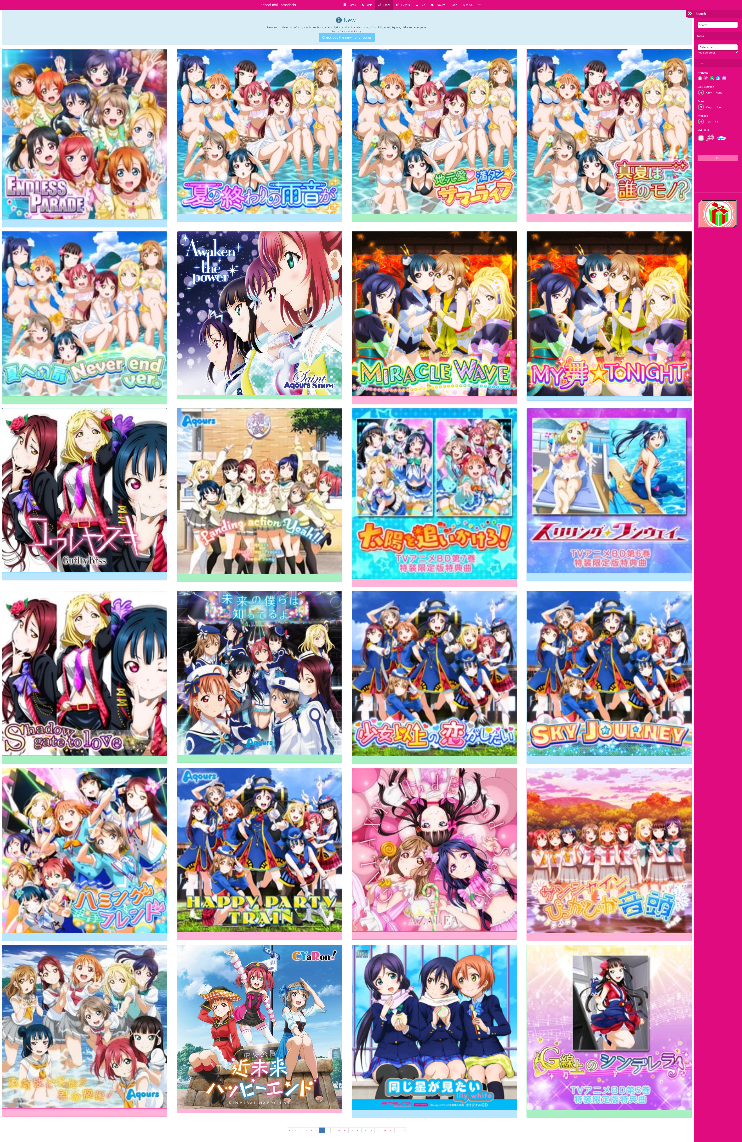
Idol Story (356, 31)
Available (703, 115)
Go (718, 158)
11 (352, 1130)
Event (701, 101)
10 (345, 1130)
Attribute (703, 72)
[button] (420, 5)
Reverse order (706, 52)
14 (371, 1130)
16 (384, 1130)
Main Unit (703, 130)
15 (378, 1130)
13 (364, 1130)
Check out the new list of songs (347, 37)
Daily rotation (706, 86)
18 (398, 1130)
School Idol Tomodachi (278, 5)
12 (358, 1130)
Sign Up (468, 4)
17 (391, 1130)
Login (454, 4)
